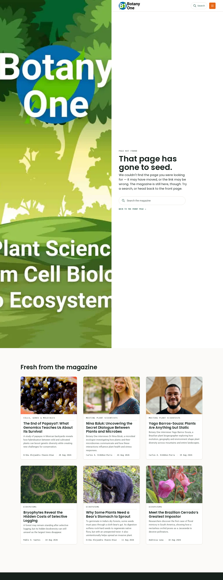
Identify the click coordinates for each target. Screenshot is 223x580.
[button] (212, 5)
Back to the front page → (132, 209)
